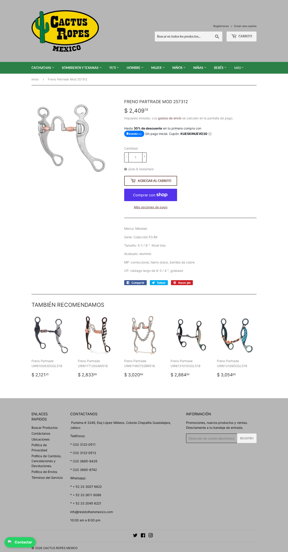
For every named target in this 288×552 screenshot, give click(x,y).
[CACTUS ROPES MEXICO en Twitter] (135, 536)
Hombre (134, 68)
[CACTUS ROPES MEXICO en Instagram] (150, 536)
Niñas (198, 68)
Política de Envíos (44, 472)
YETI (113, 68)
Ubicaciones (41, 439)
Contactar (23, 542)
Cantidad (131, 148)
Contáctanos (41, 433)
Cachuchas (42, 68)
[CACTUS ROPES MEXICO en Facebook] (143, 536)
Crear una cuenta (245, 26)
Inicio (35, 79)
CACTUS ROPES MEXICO (60, 548)
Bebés (219, 68)
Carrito (245, 36)
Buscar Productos (45, 427)
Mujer (156, 68)
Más (237, 68)
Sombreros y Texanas (80, 68)
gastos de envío (169, 118)
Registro (247, 438)
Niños (177, 68)
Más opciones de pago (150, 207)
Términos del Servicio (47, 477)
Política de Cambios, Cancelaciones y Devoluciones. (46, 461)
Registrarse (221, 26)
